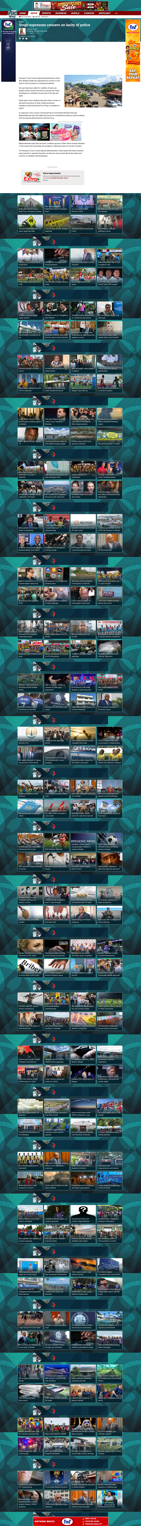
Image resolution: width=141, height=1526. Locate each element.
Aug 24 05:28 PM (26, 17)
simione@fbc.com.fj (33, 33)
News (33, 13)
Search (46, 17)
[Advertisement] (70, 57)
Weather (37, 17)
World (75, 13)
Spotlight (104, 13)
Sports (46, 13)
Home (23, 13)
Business (60, 13)
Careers (89, 13)
